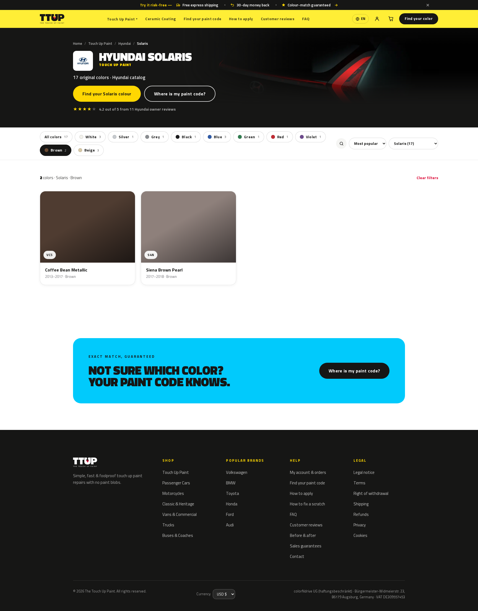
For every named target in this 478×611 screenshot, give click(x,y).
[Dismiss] (428, 5)
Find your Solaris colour (106, 93)
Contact (297, 556)
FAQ (306, 19)
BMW (230, 483)
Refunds (361, 514)
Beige (91, 150)
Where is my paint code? (180, 93)
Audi (230, 525)
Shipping (361, 504)
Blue (220, 137)
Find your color (419, 18)
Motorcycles (173, 493)
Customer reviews (277, 19)
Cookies (360, 535)
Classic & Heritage (178, 504)
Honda (231, 504)
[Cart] (390, 18)
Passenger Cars (176, 483)
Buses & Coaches (177, 535)
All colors (56, 137)
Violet (313, 137)
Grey (157, 137)
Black (189, 137)
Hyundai (124, 43)
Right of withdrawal (371, 493)
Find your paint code (203, 19)
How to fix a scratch (307, 504)
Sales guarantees (305, 546)
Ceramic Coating (160, 19)
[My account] (377, 18)
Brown (59, 150)
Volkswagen (236, 472)
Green (251, 137)
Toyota (232, 493)
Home (77, 43)
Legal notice (364, 472)
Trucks (168, 525)
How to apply (241, 19)
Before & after (303, 535)
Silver (126, 137)
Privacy (360, 525)
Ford (230, 514)
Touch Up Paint (122, 19)
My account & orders (308, 472)
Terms (359, 483)
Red (282, 137)
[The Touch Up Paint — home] (52, 19)
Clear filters (427, 178)
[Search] (341, 143)
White (93, 137)
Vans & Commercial (179, 514)
